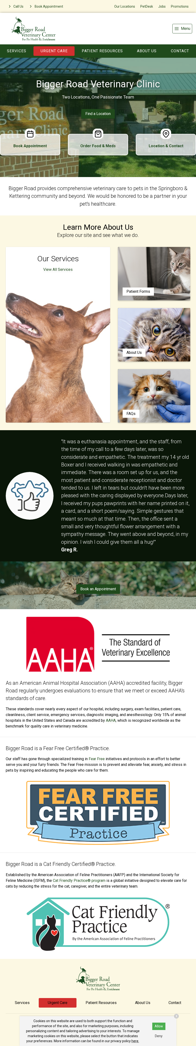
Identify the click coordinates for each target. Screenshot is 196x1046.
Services (16, 51)
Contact (180, 51)
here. (135, 1041)
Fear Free (97, 759)
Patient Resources (102, 51)
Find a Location (98, 113)
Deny (159, 1036)
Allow (159, 1026)
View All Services (58, 269)
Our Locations (124, 6)
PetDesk (146, 6)
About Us (147, 51)
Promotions (180, 6)
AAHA (111, 720)
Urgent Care (54, 51)
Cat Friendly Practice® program (79, 880)
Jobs (162, 6)
